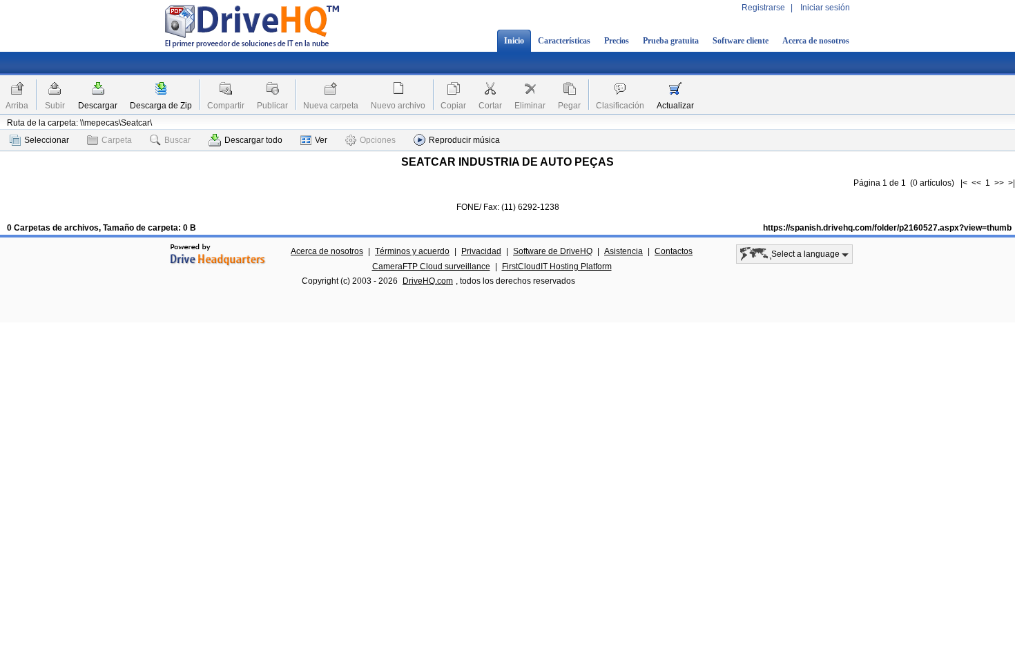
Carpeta (117, 140)
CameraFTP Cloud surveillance (431, 266)
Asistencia (623, 251)
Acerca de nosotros (815, 41)
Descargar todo (253, 140)
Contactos (674, 251)
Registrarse (763, 7)
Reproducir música (464, 140)
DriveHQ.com (428, 281)
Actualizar (675, 105)
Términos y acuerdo (412, 251)
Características (564, 41)
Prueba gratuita (671, 41)
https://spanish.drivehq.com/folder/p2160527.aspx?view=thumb (887, 228)
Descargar (97, 105)
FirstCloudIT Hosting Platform (557, 266)
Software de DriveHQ (552, 251)
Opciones (378, 140)
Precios (616, 41)
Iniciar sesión (825, 7)
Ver (321, 140)
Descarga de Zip (161, 105)
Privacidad (481, 251)
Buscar (177, 140)
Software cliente (740, 41)
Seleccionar (46, 140)
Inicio (514, 41)
